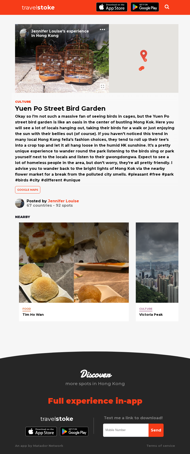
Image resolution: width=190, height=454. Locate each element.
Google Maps (27, 189)
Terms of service (160, 446)
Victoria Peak (151, 314)
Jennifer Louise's (48, 31)
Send (156, 430)
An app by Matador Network (39, 446)
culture (145, 308)
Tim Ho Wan (33, 314)
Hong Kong (47, 35)
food (26, 308)
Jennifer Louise (63, 201)
